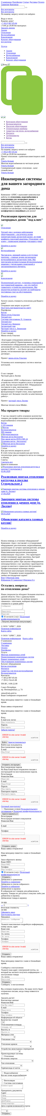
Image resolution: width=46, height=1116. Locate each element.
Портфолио (17, 2)
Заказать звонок (8, 28)
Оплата (41, 2)
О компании (6, 2)
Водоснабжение (13, 55)
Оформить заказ (8, 912)
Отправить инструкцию (11, 765)
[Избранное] (9, 64)
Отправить (6, 877)
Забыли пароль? (8, 730)
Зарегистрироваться (17, 742)
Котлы (9, 138)
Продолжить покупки (10, 914)
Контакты (14, 4)
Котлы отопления (8, 666)
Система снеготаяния (13, 1083)
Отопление (11, 53)
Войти (4, 742)
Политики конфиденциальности (27, 811)
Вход (3, 578)
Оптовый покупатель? (11, 806)
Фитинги (10, 133)
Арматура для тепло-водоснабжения (17, 671)
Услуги (4, 46)
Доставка (33, 2)
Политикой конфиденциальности (15, 618)
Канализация (12, 58)
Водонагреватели (13, 124)
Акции (9, 51)
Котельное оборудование (17, 122)
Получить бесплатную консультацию (16, 622)
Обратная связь (12, 578)
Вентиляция (9, 1080)
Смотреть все (7, 462)
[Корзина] (2, 117)
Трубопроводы (12, 135)
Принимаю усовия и (21, 810)
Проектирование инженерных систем (17, 657)
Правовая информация (11, 629)
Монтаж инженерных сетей (13, 655)
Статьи (26, 2)
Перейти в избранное (10, 886)
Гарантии (5, 4)
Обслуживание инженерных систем (16, 661)
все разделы (6, 42)
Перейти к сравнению (10, 882)
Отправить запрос (9, 846)
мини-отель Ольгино (17, 358)
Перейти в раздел (8, 331)
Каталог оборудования (16, 60)
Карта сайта (6, 631)
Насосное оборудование (16, 126)
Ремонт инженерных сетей (12, 659)
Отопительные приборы (16, 129)
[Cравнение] (23, 115)
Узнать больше (7, 161)
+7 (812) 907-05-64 (9, 23)
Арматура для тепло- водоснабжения (22, 131)
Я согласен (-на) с (15, 618)
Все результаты (7, 9)
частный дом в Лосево (18, 401)
